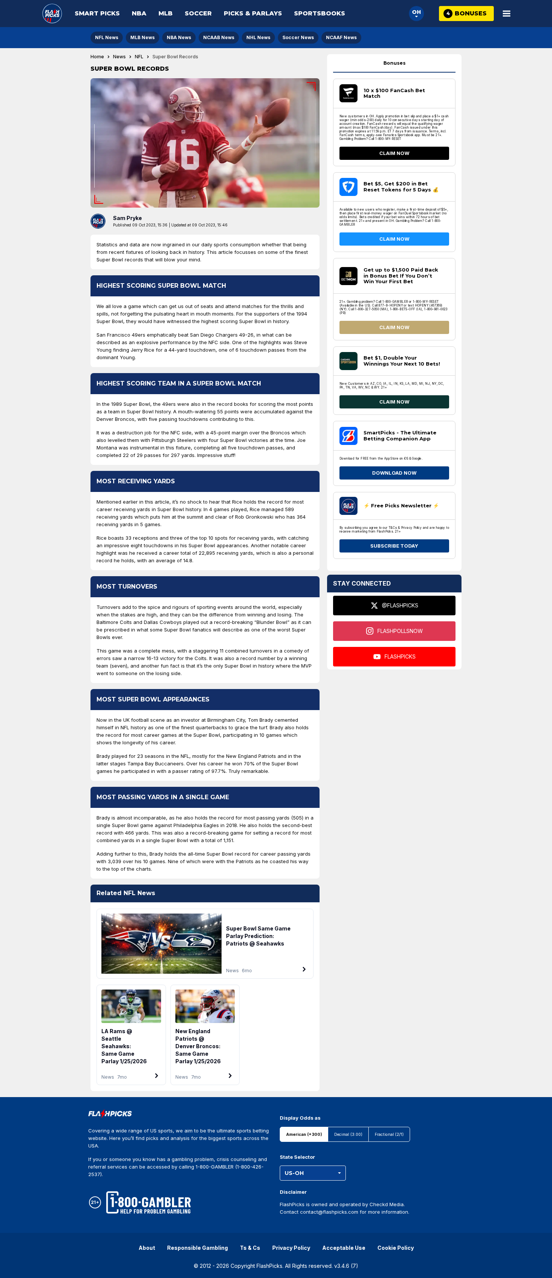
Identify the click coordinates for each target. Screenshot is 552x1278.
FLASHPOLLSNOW (400, 631)
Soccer (198, 13)
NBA (139, 13)
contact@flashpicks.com (329, 1212)
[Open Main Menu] (506, 14)
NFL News (106, 37)
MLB (165, 13)
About (147, 1248)
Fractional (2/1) (389, 1134)
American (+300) (304, 1134)
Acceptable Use (343, 1248)
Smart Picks (97, 13)
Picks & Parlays (253, 13)
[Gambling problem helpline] (148, 1202)
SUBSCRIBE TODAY (394, 546)
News (119, 56)
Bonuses (394, 63)
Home (97, 56)
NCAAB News (218, 37)
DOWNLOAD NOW (394, 473)
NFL (139, 56)
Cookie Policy (395, 1248)
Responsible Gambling (197, 1248)
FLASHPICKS (400, 656)
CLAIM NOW (394, 153)
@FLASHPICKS (400, 605)
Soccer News (298, 37)
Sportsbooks (319, 13)
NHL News (258, 37)
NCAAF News (341, 37)
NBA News (179, 37)
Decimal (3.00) (348, 1134)
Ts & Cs (250, 1248)
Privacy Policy (291, 1248)
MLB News (142, 37)
